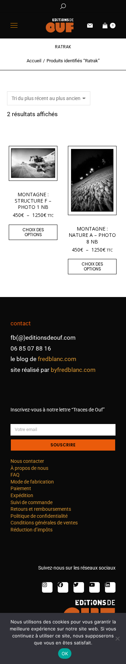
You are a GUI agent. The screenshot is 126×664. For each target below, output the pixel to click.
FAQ (15, 475)
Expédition (21, 495)
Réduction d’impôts (31, 529)
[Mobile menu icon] (14, 25)
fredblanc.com (57, 358)
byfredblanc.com (73, 369)
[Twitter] (79, 587)
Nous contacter (27, 461)
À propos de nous (29, 468)
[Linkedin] (110, 587)
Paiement (20, 488)
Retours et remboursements (40, 509)
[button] (103, 5)
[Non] (117, 638)
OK (65, 653)
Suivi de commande (31, 502)
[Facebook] (63, 587)
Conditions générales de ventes (44, 522)
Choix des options (33, 232)
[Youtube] (94, 587)
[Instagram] (47, 587)
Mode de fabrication (32, 482)
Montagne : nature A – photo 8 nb (92, 235)
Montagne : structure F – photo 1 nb (33, 200)
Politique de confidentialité (39, 516)
